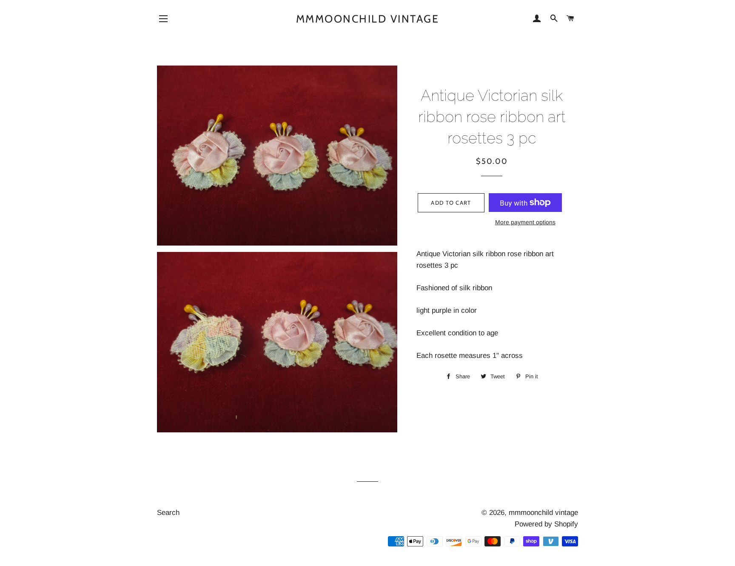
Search (168, 513)
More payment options (525, 222)
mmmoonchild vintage (367, 18)
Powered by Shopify (546, 524)
